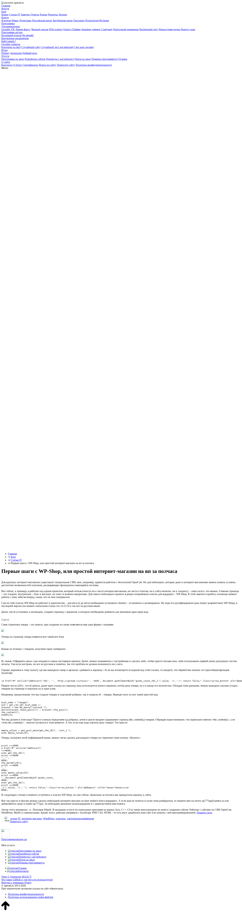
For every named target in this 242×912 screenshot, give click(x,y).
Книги (5, 17)
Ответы (35, 14)
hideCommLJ (8, 41)
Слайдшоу (107, 29)
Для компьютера (10, 26)
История (104, 20)
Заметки (25, 14)
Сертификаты (30, 65)
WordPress (48, 818)
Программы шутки (12, 32)
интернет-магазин (32, 818)
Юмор (15, 20)
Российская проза (42, 20)
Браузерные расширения (15, 38)
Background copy (148, 29)
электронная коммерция (80, 818)
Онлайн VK (8, 29)
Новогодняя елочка (169, 29)
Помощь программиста (105, 59)
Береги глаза (188, 29)
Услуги (5, 56)
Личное (62, 14)
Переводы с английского (60, 59)
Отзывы (122, 59)
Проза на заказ (83, 59)
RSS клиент (56, 29)
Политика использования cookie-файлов (30, 897)
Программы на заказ (12, 59)
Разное (43, 14)
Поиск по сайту (47, 65)
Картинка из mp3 (11, 47)
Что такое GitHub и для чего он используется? (27, 879)
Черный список (40, 29)
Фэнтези (6, 20)
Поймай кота (30, 53)
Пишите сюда (204, 812)
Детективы (25, 20)
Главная (5, 5)
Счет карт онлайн (84, 47)
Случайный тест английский (57, 47)
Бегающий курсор (11, 35)
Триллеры (78, 20)
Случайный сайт (30, 47)
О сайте (5, 62)
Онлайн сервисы (10, 44)
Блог (4, 11)
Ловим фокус (22, 29)
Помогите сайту (66, 65)
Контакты (6, 65)
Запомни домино (90, 29)
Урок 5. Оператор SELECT (16, 876)
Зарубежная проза (63, 20)
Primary (5, 53)
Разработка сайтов (35, 59)
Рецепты (53, 14)
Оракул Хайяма (72, 29)
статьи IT (15, 818)
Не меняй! (28, 35)
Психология (92, 20)
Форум (5, 8)
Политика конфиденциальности (94, 65)
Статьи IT (14, 14)
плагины (61, 818)
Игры (4, 50)
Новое (4, 14)
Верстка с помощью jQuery (16, 882)
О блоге (17, 65)
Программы (8, 23)
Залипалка (16, 53)
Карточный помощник (126, 29)
